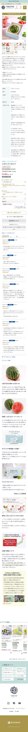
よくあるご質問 (20, 676)
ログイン (16, 8)
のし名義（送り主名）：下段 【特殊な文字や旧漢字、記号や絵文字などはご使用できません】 (14, 185)
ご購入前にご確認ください (14, 213)
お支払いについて (8, 668)
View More (20, 679)
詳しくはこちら (7, 603)
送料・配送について (21, 668)
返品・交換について (9, 672)
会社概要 (11, 711)
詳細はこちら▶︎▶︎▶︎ (20, 493)
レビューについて (8, 676)
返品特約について (14, 221)
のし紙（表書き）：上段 (8, 179)
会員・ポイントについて (21, 672)
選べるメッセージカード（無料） (10, 196)
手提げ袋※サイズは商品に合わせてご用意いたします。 (13, 191)
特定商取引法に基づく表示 (8, 708)
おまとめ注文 (7, 679)
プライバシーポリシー (20, 708)
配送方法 (4, 201)
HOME (10, 659)
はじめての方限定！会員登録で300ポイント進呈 (14, 1)
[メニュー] (25, 7)
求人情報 (17, 711)
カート (21, 8)
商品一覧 (15, 659)
